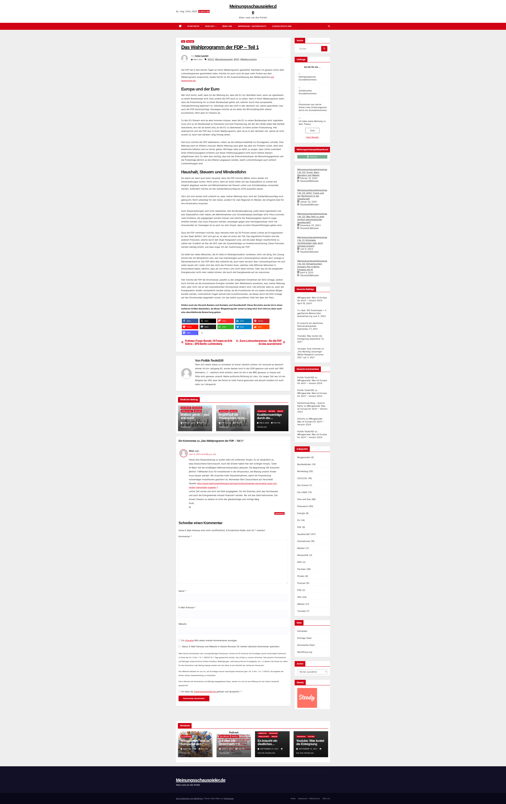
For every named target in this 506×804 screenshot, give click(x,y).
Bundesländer (304, 464)
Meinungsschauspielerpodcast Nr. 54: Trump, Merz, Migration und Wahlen (312, 172)
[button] (329, 26)
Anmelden (302, 631)
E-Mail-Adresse (187, 607)
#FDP (236, 59)
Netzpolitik (302, 555)
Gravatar (189, 640)
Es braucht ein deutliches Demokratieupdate (270, 744)
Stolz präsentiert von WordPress (189, 798)
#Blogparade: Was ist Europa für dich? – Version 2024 (312, 409)
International (303, 541)
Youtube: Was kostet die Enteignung (310, 742)
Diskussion (197, 408)
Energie (301, 513)
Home (293, 798)
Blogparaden (303, 457)
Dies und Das (186, 408)
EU (298, 520)
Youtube (301, 611)
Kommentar (185, 536)
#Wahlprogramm (248, 59)
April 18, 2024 (190, 749)
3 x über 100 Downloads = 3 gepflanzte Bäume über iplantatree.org (311, 313)
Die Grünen (303, 485)
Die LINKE (302, 492)
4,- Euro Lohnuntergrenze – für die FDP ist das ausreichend (258, 342)
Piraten (300, 576)
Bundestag (302, 471)
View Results (312, 137)
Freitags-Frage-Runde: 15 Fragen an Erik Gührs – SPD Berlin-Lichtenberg (208, 342)
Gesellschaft (186, 411)
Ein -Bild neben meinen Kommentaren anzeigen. (209, 640)
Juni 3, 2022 (227, 749)
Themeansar (228, 798)
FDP (183, 41)
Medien (301, 548)
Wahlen (280, 411)
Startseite (193, 26)
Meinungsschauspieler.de (200, 780)
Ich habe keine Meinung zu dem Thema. (312, 122)
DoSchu (301, 418)
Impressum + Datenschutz (252, 26)
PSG (299, 590)
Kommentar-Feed (306, 645)
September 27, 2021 (269, 749)
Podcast (210, 26)
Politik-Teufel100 (201, 56)
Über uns (227, 26)
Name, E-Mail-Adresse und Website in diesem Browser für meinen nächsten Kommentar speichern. (231, 646)
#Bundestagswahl (224, 59)
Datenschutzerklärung (205, 691)
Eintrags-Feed (304, 638)
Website (182, 624)
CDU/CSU (302, 478)
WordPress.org (304, 652)
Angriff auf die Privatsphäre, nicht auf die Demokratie (231, 418)
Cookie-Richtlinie (282, 26)
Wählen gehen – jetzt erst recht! (195, 416)
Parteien (190, 41)
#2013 (211, 59)
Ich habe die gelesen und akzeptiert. (211, 691)
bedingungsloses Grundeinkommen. (308, 78)
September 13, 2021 (308, 749)
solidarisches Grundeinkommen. (308, 92)
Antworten (279, 513)
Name (182, 591)
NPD (299, 562)
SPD (299, 597)
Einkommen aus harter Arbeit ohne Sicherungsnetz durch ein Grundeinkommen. (313, 107)
